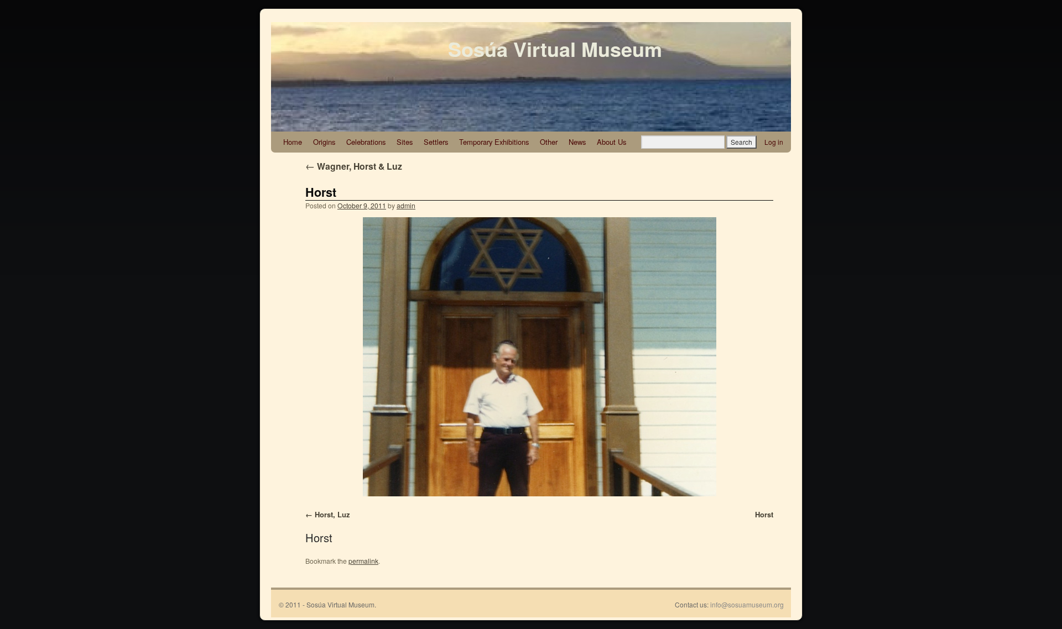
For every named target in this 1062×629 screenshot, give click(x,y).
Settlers (436, 142)
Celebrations (366, 142)
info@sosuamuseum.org (747, 604)
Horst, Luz (332, 514)
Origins (324, 142)
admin (406, 205)
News (577, 142)
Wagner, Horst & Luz (353, 166)
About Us (611, 142)
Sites (405, 142)
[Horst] (539, 356)
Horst (320, 192)
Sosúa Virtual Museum (555, 48)
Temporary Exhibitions (494, 142)
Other (549, 142)
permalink (363, 560)
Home (292, 142)
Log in (773, 141)
